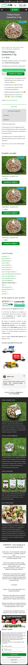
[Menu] (2, 10)
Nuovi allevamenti (6, 287)
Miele (3, 285)
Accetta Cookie (14, 654)
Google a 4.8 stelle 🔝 (15, 96)
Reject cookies (14, 659)
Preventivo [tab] (6, 115)
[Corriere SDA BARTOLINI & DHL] (14, 357)
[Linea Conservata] (14, 482)
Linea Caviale (5, 263)
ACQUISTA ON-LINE (10, 47)
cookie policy (4, 643)
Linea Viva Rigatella (7, 280)
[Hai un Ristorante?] (14, 523)
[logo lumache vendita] (6, 5)
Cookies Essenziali (8, 646)
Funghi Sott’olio (6, 260)
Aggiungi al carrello (15, 73)
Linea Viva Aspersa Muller (8, 271)
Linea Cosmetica (6, 269)
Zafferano (4, 293)
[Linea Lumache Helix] (14, 411)
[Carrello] (26, 10)
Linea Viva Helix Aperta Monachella (11, 274)
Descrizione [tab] (14, 106)
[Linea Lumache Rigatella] (14, 447)
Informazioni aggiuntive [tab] (14, 111)
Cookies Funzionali (8, 649)
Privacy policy (14, 662)
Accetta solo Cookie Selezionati (14, 657)
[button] (15, 5)
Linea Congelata (6, 265)
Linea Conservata (6, 267)
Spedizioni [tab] (6, 119)
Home (3, 47)
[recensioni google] (22, 5)
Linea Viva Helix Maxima (8, 276)
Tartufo (4, 291)
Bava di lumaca (6, 258)
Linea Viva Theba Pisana (12, 100)
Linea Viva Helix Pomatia (8, 278)
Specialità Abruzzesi (7, 289)
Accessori (4, 256)
